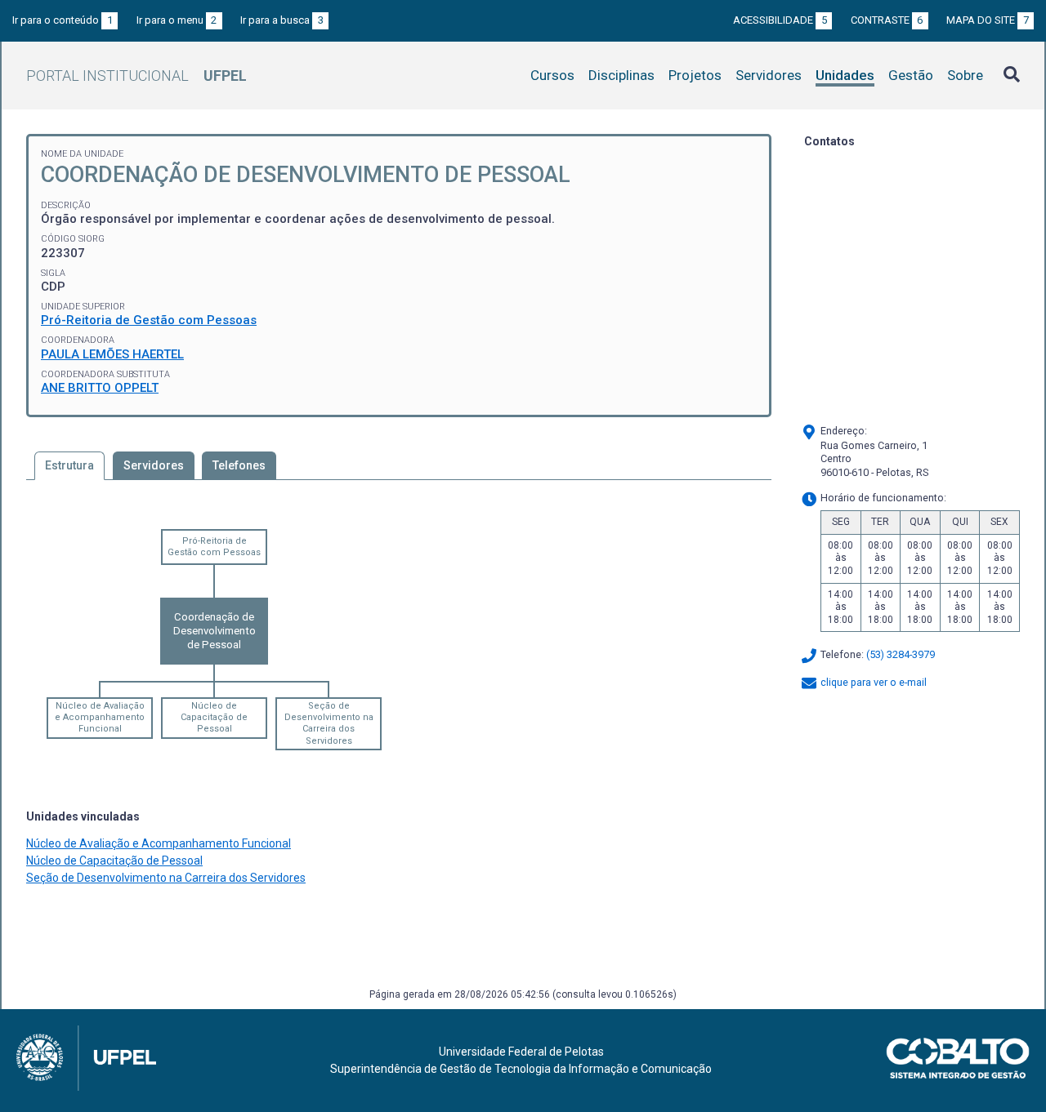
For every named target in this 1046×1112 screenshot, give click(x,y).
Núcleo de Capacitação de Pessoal (214, 718)
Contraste (887, 20)
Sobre (965, 75)
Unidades (845, 75)
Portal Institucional (136, 75)
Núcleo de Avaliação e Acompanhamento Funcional (100, 718)
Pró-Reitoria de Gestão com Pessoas (149, 320)
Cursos (552, 75)
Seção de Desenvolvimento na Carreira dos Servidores (328, 723)
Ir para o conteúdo (62, 20)
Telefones (239, 465)
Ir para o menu (176, 20)
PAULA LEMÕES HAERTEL (112, 354)
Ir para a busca (282, 20)
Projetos (695, 75)
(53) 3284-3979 (900, 655)
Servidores (768, 75)
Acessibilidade (780, 20)
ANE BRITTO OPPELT (100, 387)
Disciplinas (621, 75)
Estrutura (69, 465)
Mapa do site (987, 20)
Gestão (910, 75)
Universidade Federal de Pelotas (521, 1051)
